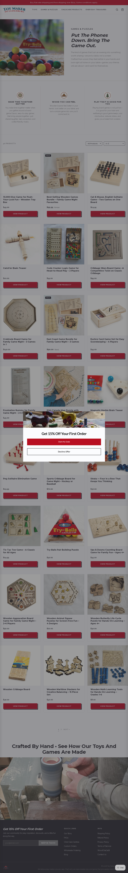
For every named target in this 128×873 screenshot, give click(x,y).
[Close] (102, 414)
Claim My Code (64, 442)
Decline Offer (64, 452)
